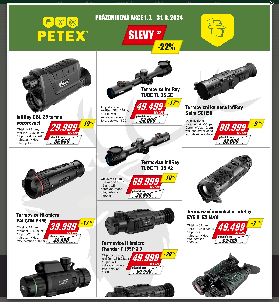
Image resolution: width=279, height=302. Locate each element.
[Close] (271, 3)
